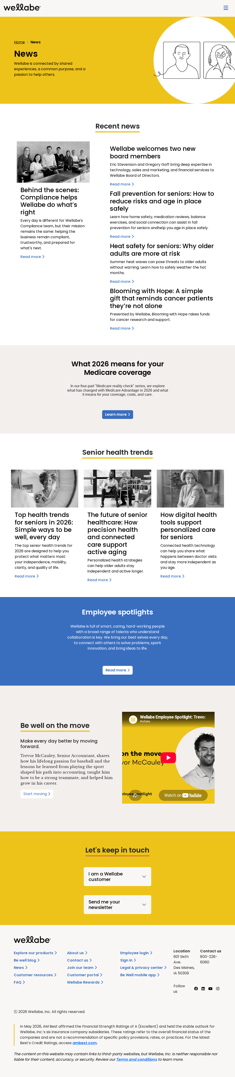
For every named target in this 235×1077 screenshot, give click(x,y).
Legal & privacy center (142, 967)
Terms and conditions (136, 1059)
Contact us (78, 960)
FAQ (18, 982)
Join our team (80, 967)
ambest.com (85, 1043)
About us (76, 953)
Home (19, 42)
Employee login (135, 953)
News (19, 967)
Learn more (116, 414)
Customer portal (83, 975)
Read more (116, 670)
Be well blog (25, 960)
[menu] (226, 8)
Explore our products (34, 953)
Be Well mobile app (138, 975)
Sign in (126, 960)
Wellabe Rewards (84, 982)
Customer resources (34, 975)
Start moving (35, 794)
